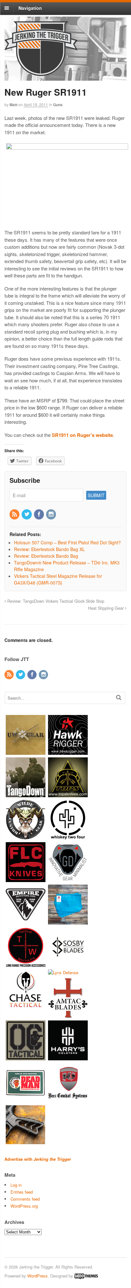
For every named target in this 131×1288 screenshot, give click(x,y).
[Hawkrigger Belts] (68, 751)
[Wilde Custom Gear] (25, 836)
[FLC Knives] (25, 879)
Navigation (30, 8)
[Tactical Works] (25, 963)
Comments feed (25, 1199)
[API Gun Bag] (68, 921)
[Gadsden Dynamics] (68, 879)
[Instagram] (51, 514)
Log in (16, 1185)
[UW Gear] (25, 751)
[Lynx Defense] (63, 972)
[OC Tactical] (25, 1057)
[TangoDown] (25, 794)
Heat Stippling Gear (106, 608)
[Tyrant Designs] (25, 1142)
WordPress (37, 1276)
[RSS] (15, 514)
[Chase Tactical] (25, 1006)
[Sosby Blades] (68, 963)
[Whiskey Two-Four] (68, 836)
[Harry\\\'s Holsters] (68, 1057)
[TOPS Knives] (68, 794)
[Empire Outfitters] (25, 921)
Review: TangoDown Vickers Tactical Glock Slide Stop (55, 601)
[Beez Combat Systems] (68, 1100)
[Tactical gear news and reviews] (41, 72)
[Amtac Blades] (68, 1015)
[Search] (118, 697)
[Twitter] (27, 514)
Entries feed (21, 1192)
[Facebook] (39, 514)
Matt (13, 104)
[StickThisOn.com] (25, 1100)
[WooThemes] (86, 1276)
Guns (58, 104)
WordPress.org (24, 1206)
